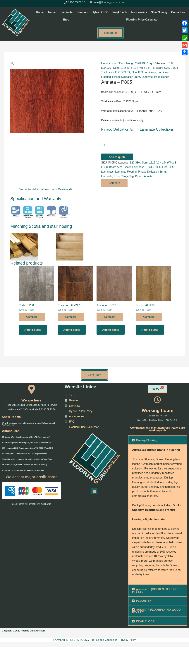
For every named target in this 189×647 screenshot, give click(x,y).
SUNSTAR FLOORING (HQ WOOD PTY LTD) (156, 611)
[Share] (184, 52)
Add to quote (117, 157)
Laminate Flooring (126, 171)
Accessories (139, 12)
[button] (52, 63)
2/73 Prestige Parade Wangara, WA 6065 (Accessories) (26, 443)
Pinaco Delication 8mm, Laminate (132, 76)
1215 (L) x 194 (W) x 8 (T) (136, 67)
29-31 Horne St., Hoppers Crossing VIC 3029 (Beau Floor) (27, 459)
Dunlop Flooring (146, 440)
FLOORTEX (122, 72)
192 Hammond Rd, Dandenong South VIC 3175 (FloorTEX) (27, 448)
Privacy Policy (128, 639)
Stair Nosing (159, 12)
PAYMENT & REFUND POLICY (71, 639)
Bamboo (82, 12)
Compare (114, 182)
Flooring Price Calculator (142, 19)
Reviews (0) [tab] (65, 189)
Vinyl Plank (119, 12)
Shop (65, 19)
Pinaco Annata (143, 176)
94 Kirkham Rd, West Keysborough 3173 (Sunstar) (24, 465)
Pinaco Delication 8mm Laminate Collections (137, 129)
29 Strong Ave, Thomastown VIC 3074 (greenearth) (24, 454)
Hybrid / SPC (100, 12)
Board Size (162, 67)
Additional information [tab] (45, 189)
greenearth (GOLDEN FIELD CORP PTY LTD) (157, 590)
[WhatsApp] (184, 37)
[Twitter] (184, 30)
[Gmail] (184, 45)
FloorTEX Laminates (144, 72)
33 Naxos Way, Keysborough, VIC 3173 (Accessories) (26, 437)
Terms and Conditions (104, 639)
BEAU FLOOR (145, 621)
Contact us (178, 12)
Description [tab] (25, 189)
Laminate (67, 12)
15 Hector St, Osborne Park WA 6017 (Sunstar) (23, 470)
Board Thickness (134, 166)
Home (40, 12)
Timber (52, 12)
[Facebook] (184, 23)
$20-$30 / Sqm (145, 63)
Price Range (126, 63)
